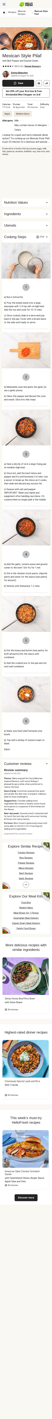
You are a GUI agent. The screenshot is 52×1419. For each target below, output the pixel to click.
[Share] (47, 83)
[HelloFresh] (26, 4)
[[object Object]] (39, 83)
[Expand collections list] (26, 885)
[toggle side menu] (4, 4)
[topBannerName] (26, 22)
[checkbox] (3, 66)
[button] (26, 214)
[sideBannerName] (26, 177)
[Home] (4, 12)
